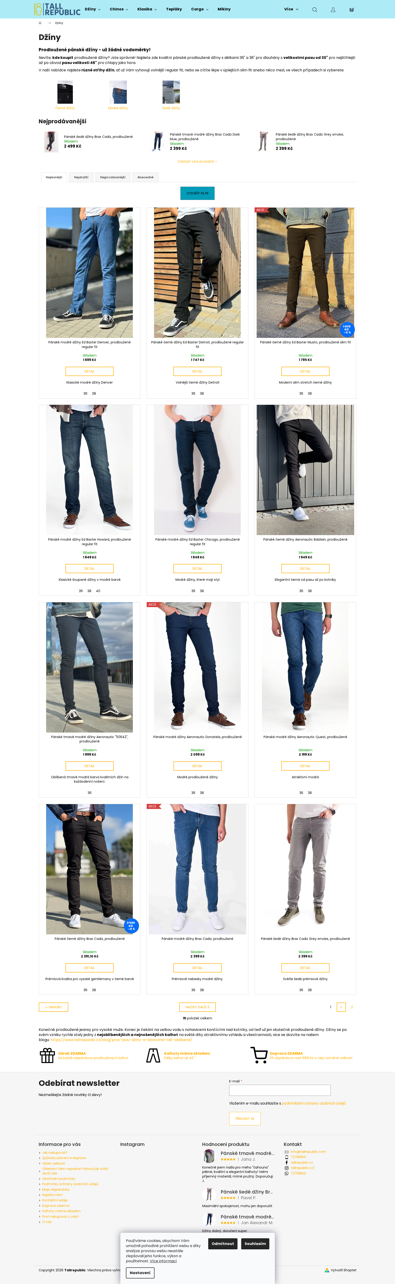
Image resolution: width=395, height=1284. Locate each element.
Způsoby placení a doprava (64, 1158)
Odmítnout (223, 1243)
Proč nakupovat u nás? (60, 1216)
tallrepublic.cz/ (303, 1168)
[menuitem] (92, 9)
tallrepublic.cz (302, 1162)
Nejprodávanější (112, 177)
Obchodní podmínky (58, 1178)
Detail (89, 371)
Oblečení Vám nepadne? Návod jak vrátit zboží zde (75, 1170)
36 (85, 393)
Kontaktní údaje (55, 1200)
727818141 (298, 1157)
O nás (47, 1222)
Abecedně (145, 177)
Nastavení (140, 1272)
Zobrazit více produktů (196, 161)
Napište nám (52, 1195)
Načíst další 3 (197, 1007)
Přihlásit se (244, 1118)
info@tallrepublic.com (308, 1151)
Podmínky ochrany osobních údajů (70, 1184)
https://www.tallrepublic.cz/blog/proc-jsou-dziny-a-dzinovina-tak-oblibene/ (121, 1039)
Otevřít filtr (197, 193)
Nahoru (55, 1007)
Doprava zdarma (55, 1205)
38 (94, 393)
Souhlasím (255, 1243)
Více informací (163, 1261)
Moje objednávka (55, 1189)
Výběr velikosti (53, 1163)
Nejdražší (81, 177)
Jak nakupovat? (55, 1152)
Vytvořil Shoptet (343, 1270)
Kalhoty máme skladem (61, 1211)
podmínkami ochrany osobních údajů (314, 1103)
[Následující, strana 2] (341, 1007)
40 (98, 591)
